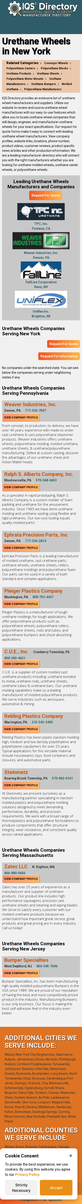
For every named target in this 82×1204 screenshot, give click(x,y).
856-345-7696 (46, 966)
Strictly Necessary (21, 1188)
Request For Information (59, 356)
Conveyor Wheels (56, 63)
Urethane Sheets (48, 73)
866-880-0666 (14, 873)
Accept (56, 1187)
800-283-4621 (14, 658)
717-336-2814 (35, 541)
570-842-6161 (62, 778)
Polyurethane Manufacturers (43, 89)
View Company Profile (21, 417)
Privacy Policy (27, 1174)
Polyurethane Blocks (54, 68)
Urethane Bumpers (43, 84)
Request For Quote (45, 195)
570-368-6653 (46, 480)
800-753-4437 (43, 597)
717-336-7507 (35, 410)
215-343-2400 (42, 722)
